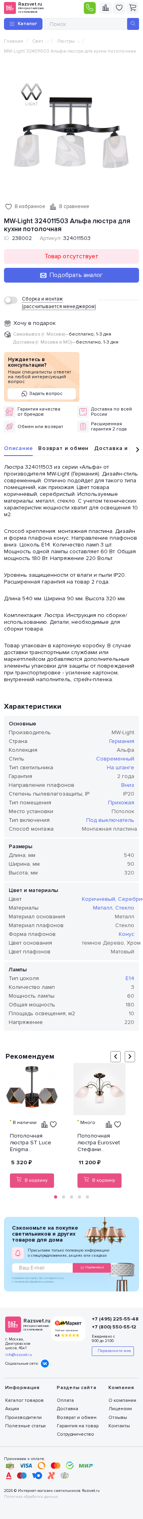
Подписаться (94, 1267)
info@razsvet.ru (18, 1354)
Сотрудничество (75, 1434)
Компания (121, 1388)
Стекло (124, 907)
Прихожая (121, 802)
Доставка (67, 1409)
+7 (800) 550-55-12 (111, 1327)
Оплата (65, 1400)
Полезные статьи (25, 1426)
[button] (56, 1197)
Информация (22, 1388)
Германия (121, 741)
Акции (12, 1409)
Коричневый (98, 899)
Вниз (127, 785)
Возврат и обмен (63, 448)
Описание (18, 448)
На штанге (120, 767)
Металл (102, 907)
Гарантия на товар (78, 1426)
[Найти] (133, 24)
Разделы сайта (76, 1388)
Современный (115, 758)
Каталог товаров (24, 1400)
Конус (126, 934)
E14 (130, 978)
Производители (23, 1418)
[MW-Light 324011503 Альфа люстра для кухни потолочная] (71, 132)
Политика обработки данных (31, 1497)
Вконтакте (45, 1364)
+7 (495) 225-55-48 (111, 1319)
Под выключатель (110, 820)
